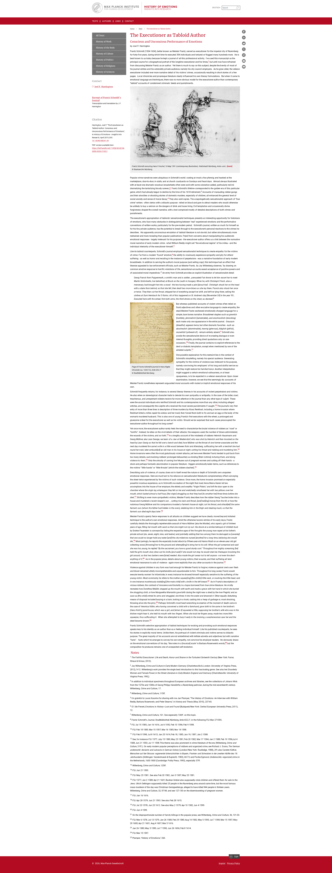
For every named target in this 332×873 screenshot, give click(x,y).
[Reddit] (244, 43)
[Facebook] (244, 32)
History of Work (103, 41)
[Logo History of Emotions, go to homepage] (140, 8)
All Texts (100, 35)
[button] (237, 161)
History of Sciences (105, 72)
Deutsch (216, 7)
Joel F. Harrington (104, 86)
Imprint (222, 863)
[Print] (244, 67)
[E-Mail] (244, 61)
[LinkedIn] (244, 37)
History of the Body (105, 48)
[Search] (237, 8)
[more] (229, 166)
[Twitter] (244, 49)
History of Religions (105, 66)
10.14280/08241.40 (100, 141)
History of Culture (104, 53)
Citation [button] (97, 119)
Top (236, 856)
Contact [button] (97, 81)
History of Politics (104, 60)
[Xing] (244, 55)
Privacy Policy (233, 863)
